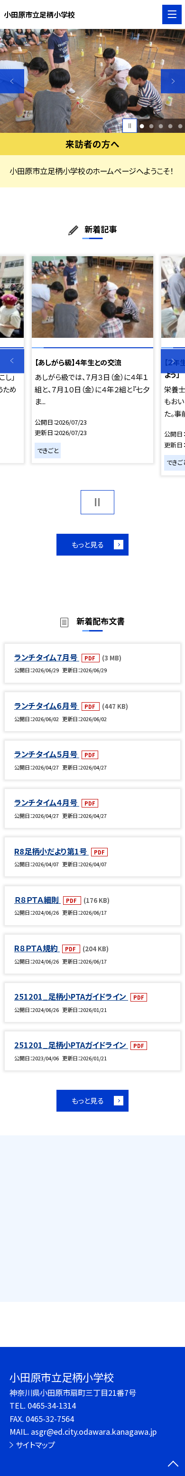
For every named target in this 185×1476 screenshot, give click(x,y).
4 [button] (170, 125)
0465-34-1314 (52, 1405)
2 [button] (151, 125)
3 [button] (161, 125)
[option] (92, 81)
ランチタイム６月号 (46, 705)
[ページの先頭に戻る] (173, 1464)
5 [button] (180, 125)
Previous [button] (12, 81)
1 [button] (142, 125)
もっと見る (87, 544)
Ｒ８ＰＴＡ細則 (37, 899)
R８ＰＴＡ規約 (37, 948)
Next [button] (173, 81)
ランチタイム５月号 (46, 754)
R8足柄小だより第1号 (51, 851)
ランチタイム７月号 (46, 657)
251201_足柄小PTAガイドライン (71, 996)
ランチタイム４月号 (46, 802)
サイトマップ (35, 1444)
